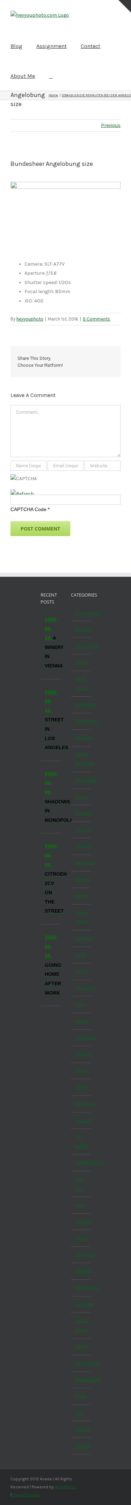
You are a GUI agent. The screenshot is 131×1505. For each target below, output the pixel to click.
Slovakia (81, 1304)
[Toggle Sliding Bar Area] (124, 6)
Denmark (81, 780)
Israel (81, 971)
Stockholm (81, 1363)
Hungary (81, 938)
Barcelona (81, 646)
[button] (51, 76)
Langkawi (81, 1038)
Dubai (81, 797)
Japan (81, 1021)
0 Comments (96, 319)
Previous (111, 125)
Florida (81, 813)
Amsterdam (81, 613)
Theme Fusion (26, 1494)
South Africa (81, 1325)
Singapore (81, 1287)
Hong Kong (81, 917)
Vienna (81, 1446)
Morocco (81, 1104)
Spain (81, 1346)
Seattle (81, 1271)
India (80, 955)
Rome (81, 1238)
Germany (81, 863)
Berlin (81, 662)
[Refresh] (22, 494)
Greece (81, 879)
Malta (81, 1071)
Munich (81, 1120)
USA (79, 1413)
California (81, 721)
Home (81, 896)
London (81, 1054)
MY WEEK (81, 1141)
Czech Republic (81, 759)
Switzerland (81, 1380)
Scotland (81, 1254)
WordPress (65, 1486)
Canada (81, 738)
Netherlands (81, 1162)
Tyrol (80, 1396)
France (81, 830)
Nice (80, 1205)
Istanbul (81, 988)
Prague (81, 1221)
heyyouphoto (29, 319)
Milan (81, 1087)
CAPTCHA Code (28, 509)
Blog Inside (81, 683)
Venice (81, 1429)
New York (80, 1183)
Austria (81, 629)
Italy (80, 1004)
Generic (81, 846)
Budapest (81, 704)
